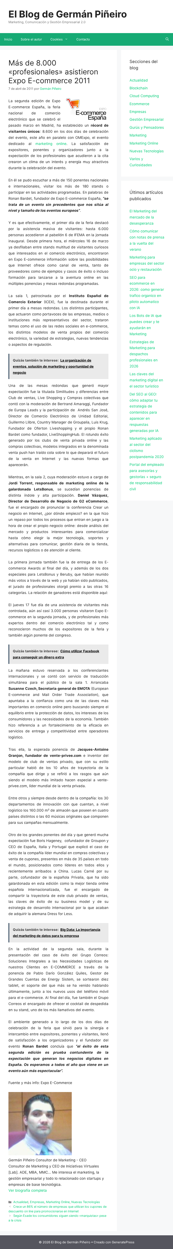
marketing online (50, 144)
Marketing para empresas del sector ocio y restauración (147, 263)
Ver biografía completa (27, 1190)
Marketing (138, 135)
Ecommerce (139, 104)
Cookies (56, 39)
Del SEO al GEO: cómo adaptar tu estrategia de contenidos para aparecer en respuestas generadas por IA (144, 412)
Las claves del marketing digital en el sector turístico (146, 380)
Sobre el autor (31, 39)
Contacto (83, 39)
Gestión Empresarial (147, 119)
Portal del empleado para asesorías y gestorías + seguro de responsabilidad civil (147, 476)
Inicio (8, 39)
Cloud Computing (144, 96)
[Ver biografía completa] (49, 1190)
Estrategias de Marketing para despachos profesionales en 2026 (144, 354)
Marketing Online (58, 1202)
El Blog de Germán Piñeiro (67, 14)
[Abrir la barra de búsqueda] (167, 39)
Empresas (37, 1202)
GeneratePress (123, 1242)
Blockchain (139, 88)
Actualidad (20, 1202)
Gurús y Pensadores (147, 127)
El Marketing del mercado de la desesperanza (143, 217)
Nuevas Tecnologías (85, 1202)
